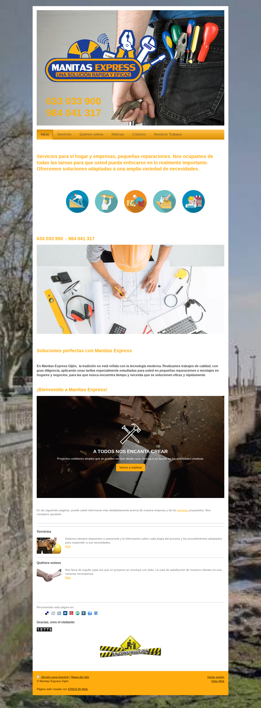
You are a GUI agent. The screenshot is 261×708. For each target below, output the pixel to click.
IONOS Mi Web (78, 689)
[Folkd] (65, 613)
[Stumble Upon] (77, 613)
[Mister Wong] (71, 613)
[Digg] (53, 613)
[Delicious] (47, 613)
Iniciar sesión (215, 677)
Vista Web (217, 681)
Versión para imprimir (55, 677)
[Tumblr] (84, 613)
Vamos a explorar (130, 467)
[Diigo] (90, 613)
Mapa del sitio (80, 677)
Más (68, 546)
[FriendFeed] (96, 613)
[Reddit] (59, 613)
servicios (182, 510)
